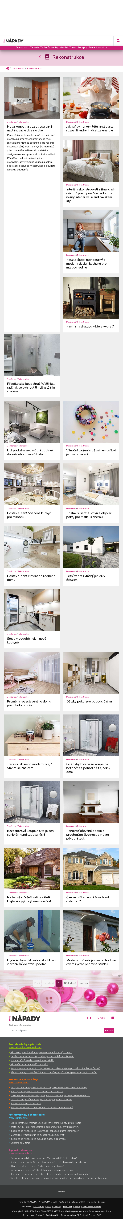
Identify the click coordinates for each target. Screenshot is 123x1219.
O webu (101, 1018)
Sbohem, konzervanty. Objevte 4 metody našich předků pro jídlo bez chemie (48, 1162)
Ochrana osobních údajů (33, 1215)
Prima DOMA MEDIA (48, 1201)
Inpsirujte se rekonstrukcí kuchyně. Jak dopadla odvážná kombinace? (45, 1130)
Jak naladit (67, 1206)
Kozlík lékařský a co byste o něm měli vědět (32, 1060)
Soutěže (101, 1201)
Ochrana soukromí (69, 1215)
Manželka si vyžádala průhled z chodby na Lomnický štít (38, 1134)
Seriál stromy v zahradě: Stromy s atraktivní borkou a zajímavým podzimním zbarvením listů (55, 1068)
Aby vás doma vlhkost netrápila (26, 1103)
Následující (70, 983)
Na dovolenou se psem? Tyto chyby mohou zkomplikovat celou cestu (45, 1170)
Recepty (82, 47)
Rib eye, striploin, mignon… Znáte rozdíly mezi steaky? (37, 1166)
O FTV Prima (38, 1206)
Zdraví (72, 47)
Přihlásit (109, 1031)
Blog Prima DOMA (77, 1201)
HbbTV (77, 1206)
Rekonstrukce (23, 122)
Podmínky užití (52, 1215)
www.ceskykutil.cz (19, 1082)
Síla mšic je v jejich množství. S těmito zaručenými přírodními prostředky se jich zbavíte (54, 1072)
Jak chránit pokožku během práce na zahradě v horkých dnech (41, 1052)
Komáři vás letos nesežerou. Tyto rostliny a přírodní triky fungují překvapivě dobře (51, 1174)
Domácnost (22, 47)
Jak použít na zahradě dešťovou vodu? (29, 1064)
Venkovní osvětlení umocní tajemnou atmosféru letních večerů (42, 1107)
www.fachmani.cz (18, 1117)
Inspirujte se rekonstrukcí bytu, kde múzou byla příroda (38, 1138)
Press (48, 1206)
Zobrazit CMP (95, 1215)
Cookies (83, 1215)
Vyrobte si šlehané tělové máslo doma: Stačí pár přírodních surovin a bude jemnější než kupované (59, 1178)
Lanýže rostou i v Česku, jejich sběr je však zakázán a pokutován (42, 1056)
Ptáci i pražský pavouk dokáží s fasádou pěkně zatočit (37, 1091)
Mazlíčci (63, 47)
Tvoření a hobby (49, 47)
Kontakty (63, 1201)
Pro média (91, 1201)
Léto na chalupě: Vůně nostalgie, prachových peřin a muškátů (41, 1099)
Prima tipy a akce (97, 47)
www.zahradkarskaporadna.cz (25, 1047)
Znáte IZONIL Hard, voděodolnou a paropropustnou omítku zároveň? (45, 1126)
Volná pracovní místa (91, 1206)
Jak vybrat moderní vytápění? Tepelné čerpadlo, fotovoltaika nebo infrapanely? (49, 1087)
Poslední (83, 983)
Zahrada (34, 47)
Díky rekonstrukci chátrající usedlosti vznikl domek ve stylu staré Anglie (46, 1122)
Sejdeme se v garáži (20, 1142)
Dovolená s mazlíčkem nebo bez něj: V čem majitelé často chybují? (44, 1158)
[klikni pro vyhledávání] (118, 41)
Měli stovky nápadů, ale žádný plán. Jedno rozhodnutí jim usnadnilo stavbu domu (50, 1095)
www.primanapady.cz (20, 1153)
